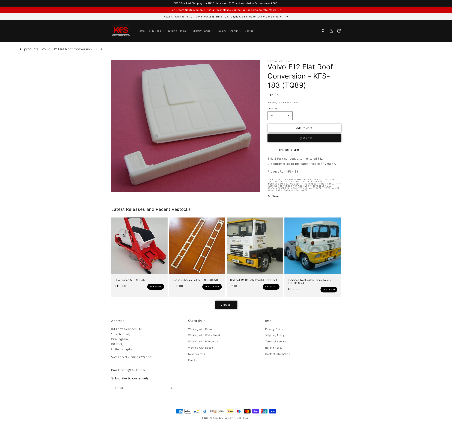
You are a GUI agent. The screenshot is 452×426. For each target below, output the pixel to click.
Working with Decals (200, 347)
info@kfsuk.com (133, 370)
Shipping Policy (275, 335)
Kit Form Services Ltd (220, 418)
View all (226, 304)
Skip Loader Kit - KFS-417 (130, 280)
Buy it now (304, 138)
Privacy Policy (274, 329)
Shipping (272, 102)
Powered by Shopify (241, 418)
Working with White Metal (204, 335)
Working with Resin (200, 329)
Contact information (277, 353)
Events (192, 360)
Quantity (272, 108)
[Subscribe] (171, 388)
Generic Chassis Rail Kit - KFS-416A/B (195, 280)
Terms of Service (275, 341)
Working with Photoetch (203, 341)
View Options (212, 286)
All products (28, 49)
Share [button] (275, 196)
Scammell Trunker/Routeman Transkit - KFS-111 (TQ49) (311, 281)
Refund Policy (273, 347)
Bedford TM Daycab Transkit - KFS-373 (253, 280)
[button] (156, 31)
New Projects (196, 353)
